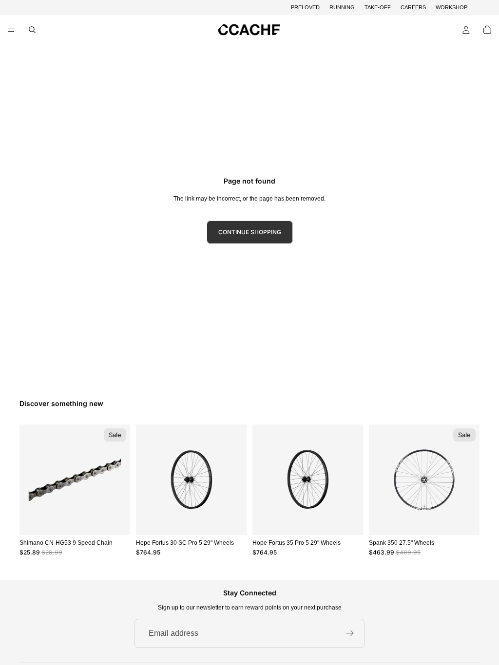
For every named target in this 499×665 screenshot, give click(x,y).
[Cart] (487, 29)
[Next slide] (236, 480)
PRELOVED (305, 7)
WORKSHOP (451, 7)
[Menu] (11, 30)
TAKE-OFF (378, 7)
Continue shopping (249, 232)
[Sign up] (350, 633)
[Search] (32, 29)
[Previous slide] (146, 480)
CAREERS (413, 7)
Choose (239, 519)
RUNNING (342, 7)
